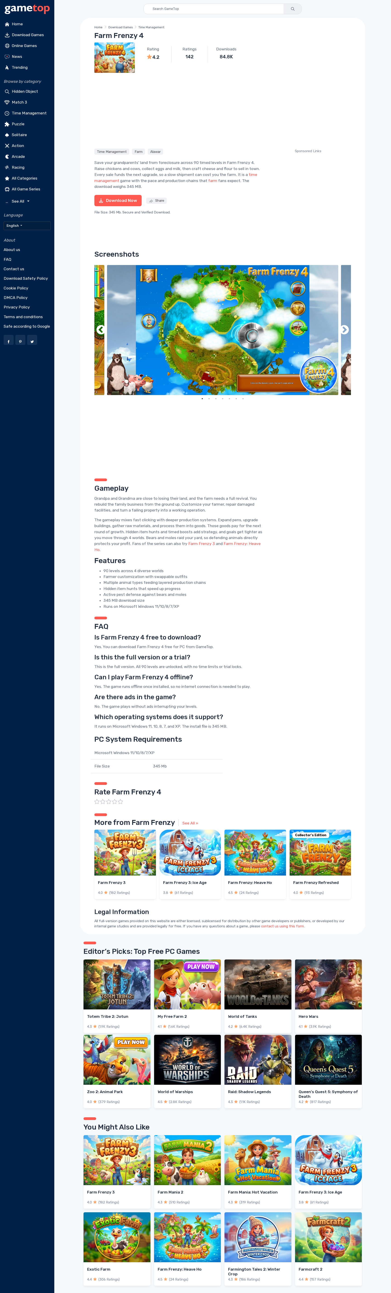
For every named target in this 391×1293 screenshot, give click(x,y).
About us (12, 249)
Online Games (24, 45)
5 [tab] (229, 398)
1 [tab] (202, 398)
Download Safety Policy (26, 278)
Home (17, 24)
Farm (139, 151)
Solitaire (19, 135)
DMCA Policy (16, 297)
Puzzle (17, 124)
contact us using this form (282, 926)
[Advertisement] (222, 110)
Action (17, 145)
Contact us (14, 269)
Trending (19, 67)
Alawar (155, 151)
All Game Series (25, 189)
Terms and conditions (23, 317)
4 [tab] (222, 398)
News (16, 56)
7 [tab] (243, 398)
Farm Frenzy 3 (201, 543)
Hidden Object (24, 91)
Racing (17, 167)
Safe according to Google (27, 326)
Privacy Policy (17, 307)
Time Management (29, 113)
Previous (101, 330)
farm (212, 180)
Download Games (27, 35)
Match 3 (19, 102)
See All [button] (15, 201)
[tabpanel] (222, 330)
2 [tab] (209, 398)
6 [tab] (236, 398)
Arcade (18, 156)
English (13, 226)
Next (344, 330)
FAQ (7, 259)
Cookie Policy (16, 288)
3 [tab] (216, 398)
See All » (190, 823)
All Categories (24, 178)
